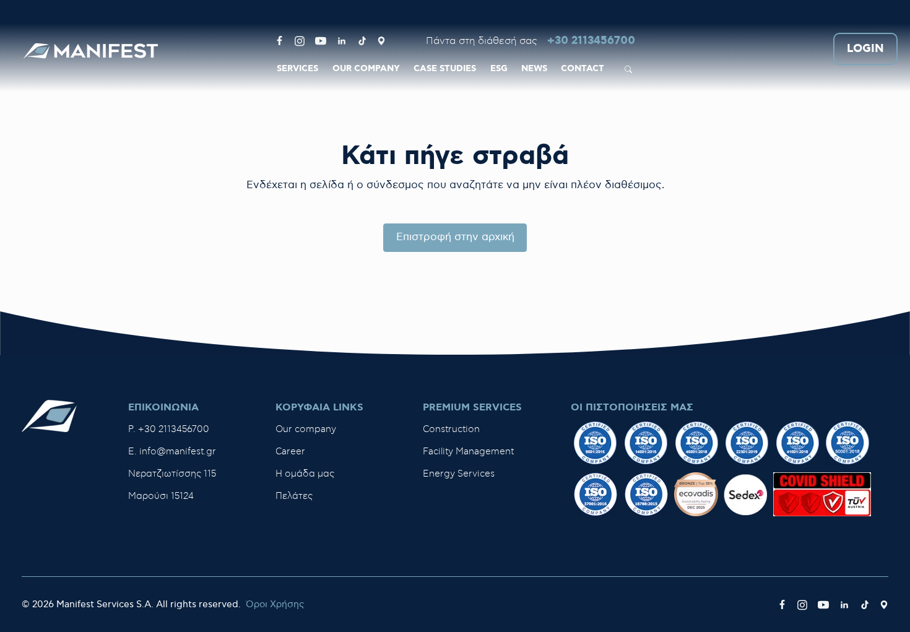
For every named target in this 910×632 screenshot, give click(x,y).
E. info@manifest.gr (172, 451)
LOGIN (865, 49)
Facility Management (468, 451)
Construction (451, 429)
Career (290, 451)
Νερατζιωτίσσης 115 (172, 474)
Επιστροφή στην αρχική (455, 237)
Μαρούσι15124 (161, 496)
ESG (499, 68)
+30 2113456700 (591, 41)
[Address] (381, 41)
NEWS (534, 68)
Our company (305, 429)
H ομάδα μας (304, 474)
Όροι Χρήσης (275, 604)
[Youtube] (320, 41)
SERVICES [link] (297, 68)
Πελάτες (294, 496)
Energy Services (459, 474)
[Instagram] (299, 41)
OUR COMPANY (366, 68)
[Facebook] (279, 41)
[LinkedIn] (341, 41)
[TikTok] (362, 41)
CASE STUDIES (445, 68)
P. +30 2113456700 (168, 429)
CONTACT (582, 68)
